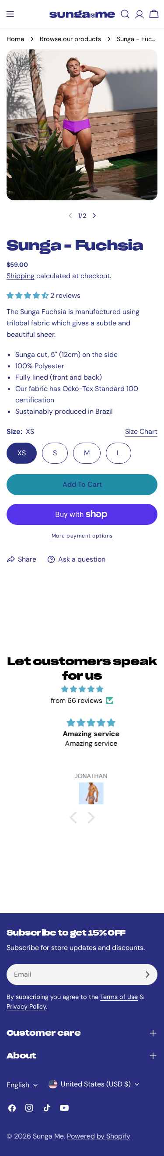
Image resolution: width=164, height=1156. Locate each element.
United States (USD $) (96, 1084)
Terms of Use (119, 997)
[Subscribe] (147, 974)
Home (15, 39)
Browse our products (70, 39)
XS (21, 453)
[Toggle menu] (10, 14)
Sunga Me (48, 1136)
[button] (75, 817)
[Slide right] (94, 216)
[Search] (125, 14)
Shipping (21, 275)
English (18, 1085)
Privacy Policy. (27, 1006)
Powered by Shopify (98, 1136)
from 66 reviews (76, 700)
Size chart (141, 431)
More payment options (82, 535)
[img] (82, 689)
